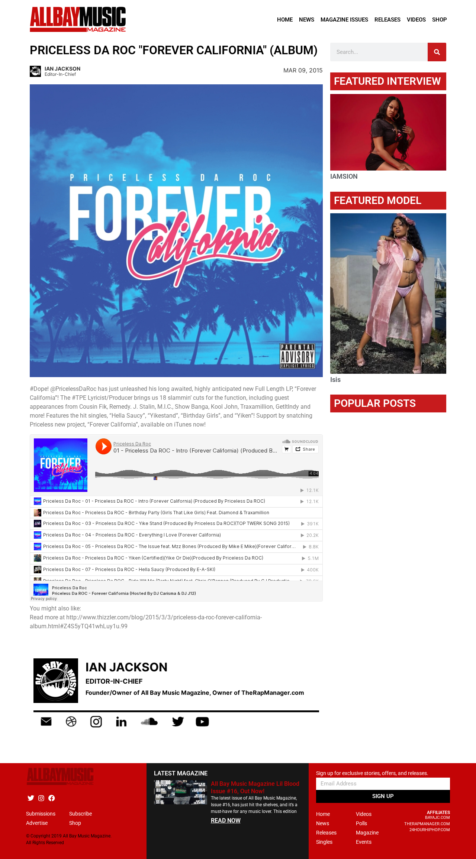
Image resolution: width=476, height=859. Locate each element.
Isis (335, 379)
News (306, 19)
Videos (416, 19)
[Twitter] (30, 798)
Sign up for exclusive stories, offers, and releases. (372, 773)
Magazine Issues (344, 19)
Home (285, 19)
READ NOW (226, 820)
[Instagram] (41, 798)
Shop (439, 19)
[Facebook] (51, 798)
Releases (387, 19)
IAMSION (344, 176)
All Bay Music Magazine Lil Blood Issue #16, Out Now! (255, 787)
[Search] (437, 52)
